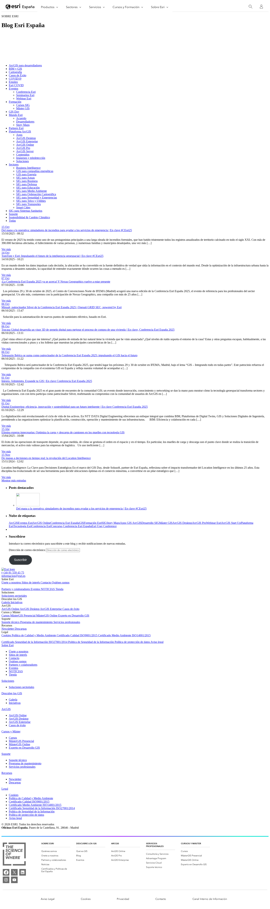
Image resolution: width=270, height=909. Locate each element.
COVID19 (15, 78)
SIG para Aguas (25, 177)
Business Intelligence (28, 167)
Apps (19, 134)
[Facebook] (6, 872)
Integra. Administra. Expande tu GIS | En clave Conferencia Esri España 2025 (46, 381)
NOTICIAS (48, 589)
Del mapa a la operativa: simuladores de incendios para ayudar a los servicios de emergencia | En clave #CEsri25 (66, 230)
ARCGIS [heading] (115, 843)
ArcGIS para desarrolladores (25, 65)
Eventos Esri (25, 522)
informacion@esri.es (13, 575)
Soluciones (22, 161)
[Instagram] (6, 880)
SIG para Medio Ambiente (31, 190)
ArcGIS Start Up (231, 522)
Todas (12, 220)
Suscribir (20, 560)
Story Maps (23, 124)
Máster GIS (23, 108)
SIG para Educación (28, 187)
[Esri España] (20, 7)
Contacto (46, 582)
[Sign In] (261, 6)
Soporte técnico (10, 622)
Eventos (13, 88)
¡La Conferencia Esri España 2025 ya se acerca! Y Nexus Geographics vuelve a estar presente (55, 281)
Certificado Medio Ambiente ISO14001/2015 (124, 635)
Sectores (14, 164)
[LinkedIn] (22, 872)
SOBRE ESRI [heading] (47, 843)
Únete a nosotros (11, 582)
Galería (6, 602)
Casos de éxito (70, 608)
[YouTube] (14, 880)
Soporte (13, 214)
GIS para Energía (26, 174)
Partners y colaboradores (16, 589)
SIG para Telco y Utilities (31, 200)
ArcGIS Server (25, 151)
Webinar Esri (23, 98)
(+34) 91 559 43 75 (12, 572)
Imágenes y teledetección (30, 157)
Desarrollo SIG (150, 522)
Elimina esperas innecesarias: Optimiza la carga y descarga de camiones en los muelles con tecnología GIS (63, 432)
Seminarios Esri (25, 95)
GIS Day (14, 111)
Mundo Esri (16, 115)
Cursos (5, 615)
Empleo (13, 81)
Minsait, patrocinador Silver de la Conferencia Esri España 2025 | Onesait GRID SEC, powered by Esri (61, 307)
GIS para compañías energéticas (34, 171)
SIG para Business (27, 181)
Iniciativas (16, 602)
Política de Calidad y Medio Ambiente (34, 635)
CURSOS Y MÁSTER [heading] (191, 843)
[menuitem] (55, 851)
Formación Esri (93, 522)
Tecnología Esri (22, 526)
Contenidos (22, 154)
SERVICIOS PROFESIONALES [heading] (155, 845)
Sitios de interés (31, 582)
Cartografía (15, 72)
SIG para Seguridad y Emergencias (36, 197)
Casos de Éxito (17, 75)
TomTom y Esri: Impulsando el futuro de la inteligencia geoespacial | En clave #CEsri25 (52, 255)
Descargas (21, 628)
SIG (104, 522)
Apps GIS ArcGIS (130, 522)
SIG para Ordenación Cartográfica (36, 194)
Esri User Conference (104, 526)
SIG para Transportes (28, 204)
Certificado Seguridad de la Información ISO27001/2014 (34, 641)
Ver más (6, 249)
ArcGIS (13, 522)
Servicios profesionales (66, 622)
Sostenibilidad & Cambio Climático (29, 217)
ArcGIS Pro (23, 148)
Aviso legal (156, 641)
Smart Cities (23, 207)
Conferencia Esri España (65, 522)
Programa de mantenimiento (36, 622)
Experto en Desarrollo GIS (73, 615)
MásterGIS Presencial (23, 615)
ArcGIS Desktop (26, 138)
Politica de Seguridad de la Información (91, 641)
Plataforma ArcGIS (20, 131)
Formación (15, 101)
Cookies (6, 635)
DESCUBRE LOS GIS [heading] (86, 843)
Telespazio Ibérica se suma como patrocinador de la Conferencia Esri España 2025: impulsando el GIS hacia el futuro (69, 355)
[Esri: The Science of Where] (14, 854)
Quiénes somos (60, 582)
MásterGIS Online (47, 615)
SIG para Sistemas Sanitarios (25, 210)
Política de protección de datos (132, 641)
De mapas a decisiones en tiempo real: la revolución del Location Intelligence (46, 458)
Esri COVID (16, 85)
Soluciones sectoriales (14, 595)
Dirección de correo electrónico (27, 550)
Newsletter (8, 628)
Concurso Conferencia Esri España (71, 526)
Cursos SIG (23, 105)
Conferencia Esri (26, 91)
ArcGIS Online (25, 144)
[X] (14, 872)
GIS (81, 522)
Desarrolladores (25, 121)
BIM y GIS (15, 68)
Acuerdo (21, 118)
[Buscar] (250, 7)
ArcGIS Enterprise (27, 141)
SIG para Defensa (26, 184)
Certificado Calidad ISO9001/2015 (77, 635)
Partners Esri (16, 128)
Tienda (59, 589)
